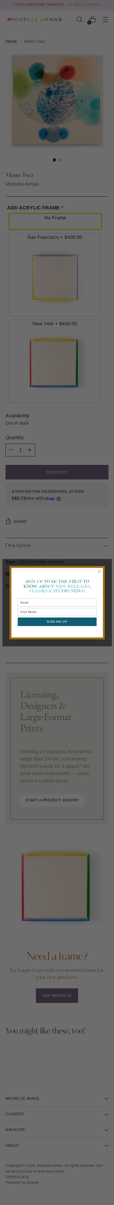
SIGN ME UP (57, 621)
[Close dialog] (99, 571)
